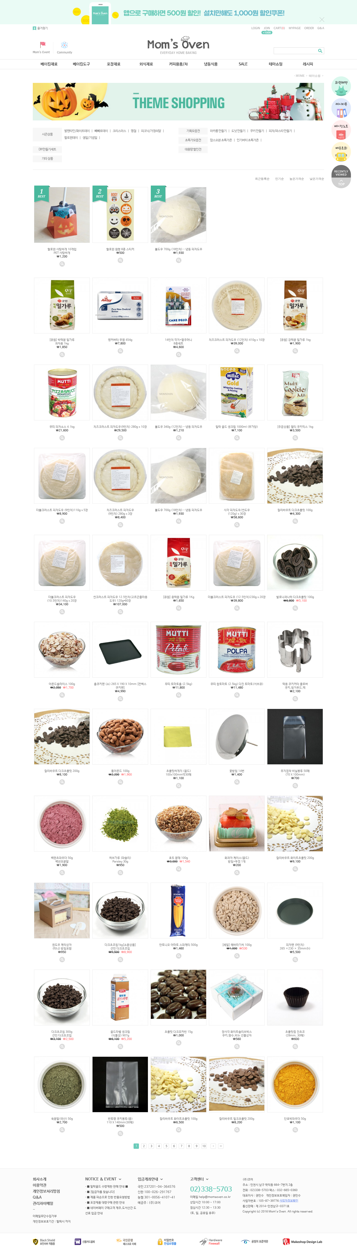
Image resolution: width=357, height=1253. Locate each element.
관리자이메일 (43, 1203)
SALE (243, 64)
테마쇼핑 (275, 64)
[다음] (213, 1146)
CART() (279, 28)
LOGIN (255, 28)
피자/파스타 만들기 (282, 131)
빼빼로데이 (102, 131)
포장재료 (113, 64)
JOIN (267, 28)
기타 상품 (47, 159)
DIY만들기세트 (47, 149)
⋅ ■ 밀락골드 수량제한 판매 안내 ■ (106, 1186)
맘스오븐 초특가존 (222, 140)
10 (204, 1146)
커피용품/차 (178, 64)
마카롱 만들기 (220, 131)
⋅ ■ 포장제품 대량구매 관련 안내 (105, 1202)
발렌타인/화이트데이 (78, 131)
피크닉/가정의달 (152, 131)
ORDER (309, 28)
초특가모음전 (193, 140)
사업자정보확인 (289, 1200)
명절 (135, 131)
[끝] (220, 1146)
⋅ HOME (299, 75)
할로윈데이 (72, 138)
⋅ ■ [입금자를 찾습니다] (100, 1192)
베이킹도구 (81, 64)
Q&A (320, 28)
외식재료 (146, 64)
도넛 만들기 (239, 131)
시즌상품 (47, 134)
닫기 (321, 19)
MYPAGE (295, 28)
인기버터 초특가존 (249, 140)
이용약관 (39, 1185)
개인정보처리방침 (46, 1191)
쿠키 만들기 (258, 131)
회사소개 (39, 1179)
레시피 (308, 64)
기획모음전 (193, 131)
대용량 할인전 (193, 149)
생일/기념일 (91, 138)
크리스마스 (121, 131)
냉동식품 (211, 64)
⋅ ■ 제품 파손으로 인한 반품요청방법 (107, 1197)
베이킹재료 (49, 64)
